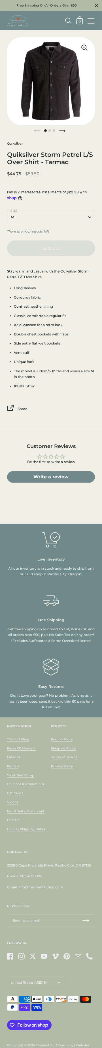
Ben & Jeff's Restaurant (25, 811)
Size (13, 211)
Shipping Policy (63, 748)
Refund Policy (62, 739)
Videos (12, 802)
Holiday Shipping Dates (26, 829)
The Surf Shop (18, 739)
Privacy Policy (62, 766)
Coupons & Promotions (25, 784)
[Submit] (85, 920)
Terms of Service (64, 757)
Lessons (13, 757)
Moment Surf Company (54, 1045)
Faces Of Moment (21, 748)
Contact (13, 820)
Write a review (51, 476)
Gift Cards (15, 793)
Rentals (13, 766)
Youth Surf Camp (20, 775)
